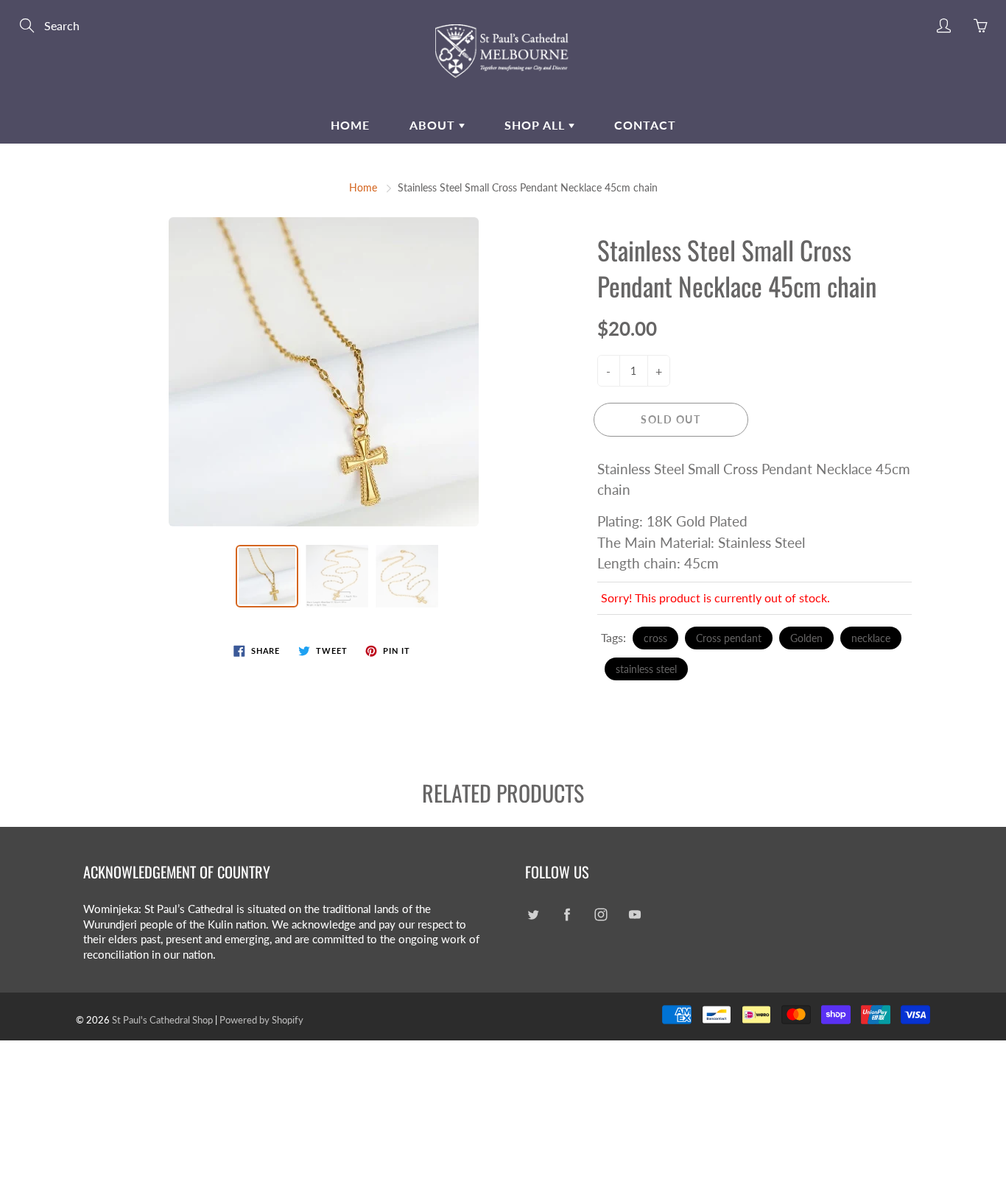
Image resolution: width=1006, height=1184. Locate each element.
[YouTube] (634, 915)
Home (350, 125)
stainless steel (646, 669)
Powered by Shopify (261, 1020)
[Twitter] (533, 915)
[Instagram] (600, 915)
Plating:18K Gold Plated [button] (672, 520)
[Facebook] (567, 915)
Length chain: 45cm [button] (658, 562)
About (434, 125)
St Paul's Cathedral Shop (162, 1020)
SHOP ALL (536, 125)
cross (655, 638)
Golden (806, 638)
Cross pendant (728, 638)
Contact (645, 125)
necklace (870, 638)
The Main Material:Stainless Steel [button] (701, 542)
